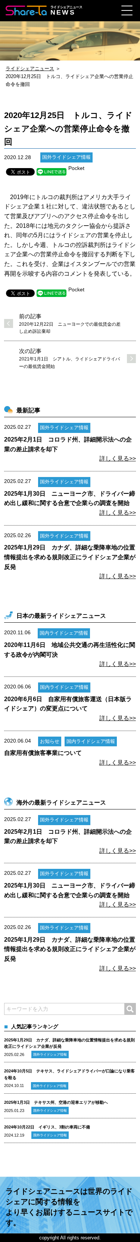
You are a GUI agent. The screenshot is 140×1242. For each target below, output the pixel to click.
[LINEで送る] (51, 172)
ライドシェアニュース (30, 68)
